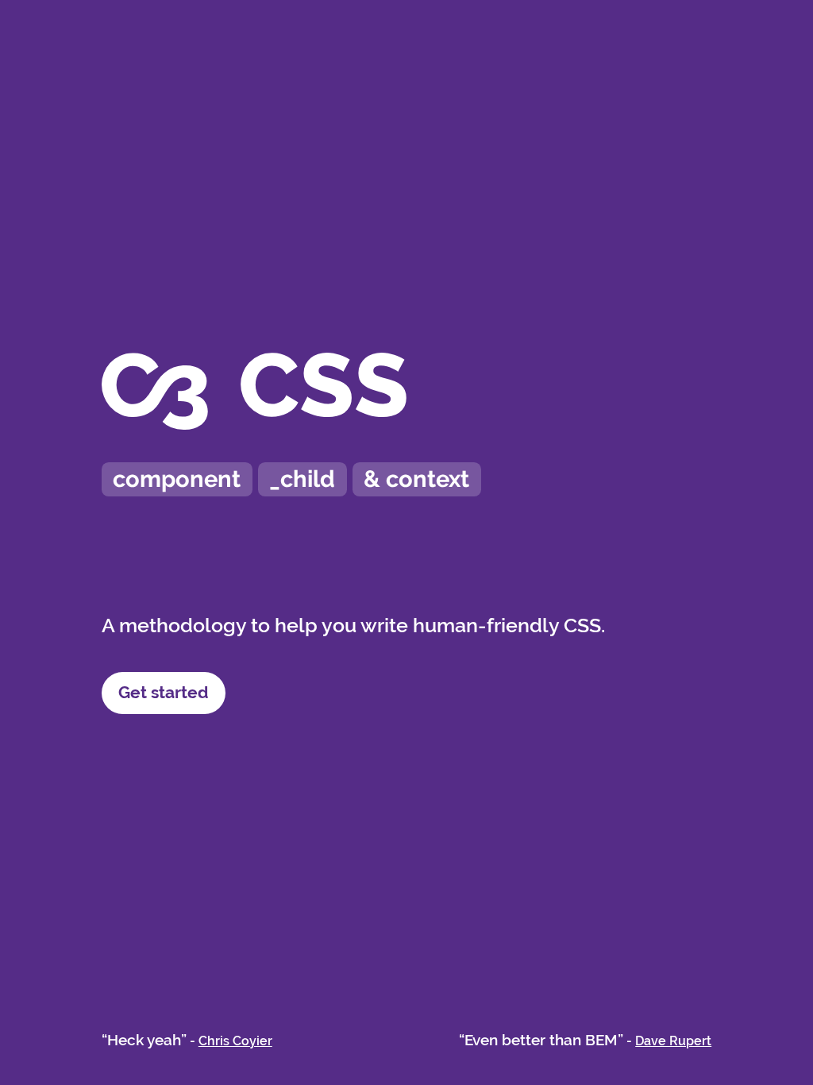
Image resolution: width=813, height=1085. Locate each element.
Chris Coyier (235, 1040)
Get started (163, 692)
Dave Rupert (673, 1040)
